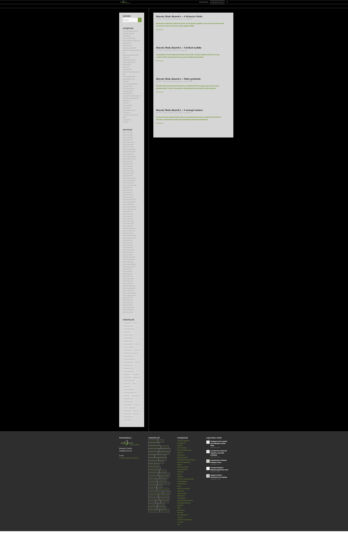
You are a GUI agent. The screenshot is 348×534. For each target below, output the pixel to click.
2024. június (126, 190)
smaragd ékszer (128, 398)
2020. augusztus (128, 295)
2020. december (128, 286)
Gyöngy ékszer (127, 79)
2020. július (126, 298)
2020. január (127, 312)
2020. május (127, 303)
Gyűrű (125, 81)
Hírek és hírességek (129, 84)
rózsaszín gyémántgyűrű (130, 392)
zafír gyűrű (132, 407)
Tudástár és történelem (130, 115)
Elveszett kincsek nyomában (132, 50)
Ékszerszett (126, 45)
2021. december (128, 257)
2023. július (126, 212)
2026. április (127, 140)
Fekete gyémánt (128, 62)
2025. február (127, 173)
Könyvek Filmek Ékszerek (176, 19)
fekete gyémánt (128, 350)
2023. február (127, 224)
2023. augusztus (128, 209)
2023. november (128, 202)
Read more (159, 29)
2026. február (127, 144)
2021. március (127, 279)
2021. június (126, 271)
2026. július (126, 133)
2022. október (127, 233)
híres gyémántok (128, 368)
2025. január (127, 176)
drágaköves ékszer (129, 329)
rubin (134, 383)
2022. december (128, 228)
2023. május (127, 216)
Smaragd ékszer (128, 110)
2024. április (126, 192)
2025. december (128, 149)
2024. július (126, 188)
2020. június (127, 300)
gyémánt (137, 350)
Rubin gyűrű (126, 105)
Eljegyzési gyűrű (128, 48)
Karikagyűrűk (127, 93)
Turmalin (126, 120)
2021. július (126, 269)
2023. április (127, 219)
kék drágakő (127, 377)
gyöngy (137, 362)
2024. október (127, 183)
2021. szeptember (128, 264)
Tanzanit (126, 113)
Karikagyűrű (126, 91)
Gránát (125, 67)
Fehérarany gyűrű (128, 60)
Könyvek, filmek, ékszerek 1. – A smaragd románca (179, 110)
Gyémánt (166, 19)
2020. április (127, 305)
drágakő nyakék (128, 335)
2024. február (127, 197)
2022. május (126, 245)
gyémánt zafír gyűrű (129, 359)
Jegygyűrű (126, 86)
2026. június (127, 135)
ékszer (135, 410)
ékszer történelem (128, 417)
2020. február (127, 310)
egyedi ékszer (128, 341)
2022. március (127, 250)
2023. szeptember (128, 207)
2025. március (127, 171)
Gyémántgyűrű (127, 77)
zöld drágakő (127, 410)
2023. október (127, 204)
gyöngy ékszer (128, 365)
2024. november (128, 180)
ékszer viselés (127, 420)
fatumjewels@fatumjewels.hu (129, 458)
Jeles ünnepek (127, 89)
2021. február (127, 281)
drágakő (127, 332)
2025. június (126, 164)
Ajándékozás (127, 33)
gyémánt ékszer (128, 362)
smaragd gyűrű (135, 395)
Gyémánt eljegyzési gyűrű (131, 72)
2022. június (126, 243)
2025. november (128, 152)
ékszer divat (127, 413)
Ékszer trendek (127, 38)
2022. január (127, 255)
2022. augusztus (128, 238)
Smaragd (180, 113)
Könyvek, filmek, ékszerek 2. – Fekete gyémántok (178, 79)
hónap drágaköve (129, 371)
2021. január (126, 284)
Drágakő (125, 36)
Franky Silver (189, 19)
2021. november (128, 259)
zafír (125, 407)
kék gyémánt (136, 377)
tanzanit (136, 404)
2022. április (126, 247)
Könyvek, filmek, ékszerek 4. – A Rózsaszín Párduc (179, 16)
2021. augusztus (128, 267)
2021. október (127, 262)
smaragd (127, 395)
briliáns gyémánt (128, 326)
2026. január (127, 147)
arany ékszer (127, 323)
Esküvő (125, 57)
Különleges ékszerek (129, 98)
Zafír (124, 122)
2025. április (126, 168)
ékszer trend (136, 413)
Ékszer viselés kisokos (130, 41)
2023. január (127, 226)
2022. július (126, 240)
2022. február (127, 252)
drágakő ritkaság (128, 338)
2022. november (128, 231)
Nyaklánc (126, 101)
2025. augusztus (128, 159)
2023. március (127, 221)
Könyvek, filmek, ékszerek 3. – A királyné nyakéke (178, 47)
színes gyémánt (128, 404)
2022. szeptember (128, 236)
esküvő (137, 344)
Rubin (125, 103)
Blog (135, 323)
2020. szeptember (128, 293)
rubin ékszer (127, 386)
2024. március (127, 195)
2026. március (127, 142)
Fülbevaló (126, 65)
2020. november (128, 288)
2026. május (127, 137)
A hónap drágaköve (129, 31)
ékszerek (126, 43)
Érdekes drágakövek (129, 55)
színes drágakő (128, 401)
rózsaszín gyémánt (129, 389)
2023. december (128, 200)
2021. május (126, 274)
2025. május (127, 166)
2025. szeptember (128, 156)
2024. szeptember (128, 185)
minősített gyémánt (129, 380)
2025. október (127, 154)
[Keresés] (227, 2)
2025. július (126, 161)
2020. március (127, 307)
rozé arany (127, 383)
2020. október (127, 291)
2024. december (128, 178)
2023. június (127, 214)
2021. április (126, 276)
